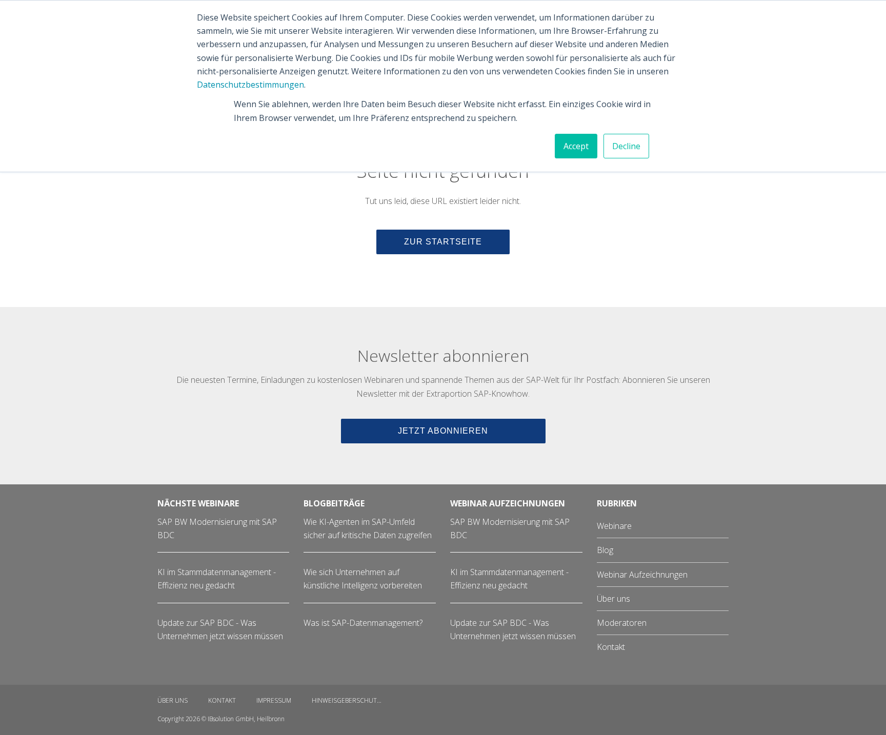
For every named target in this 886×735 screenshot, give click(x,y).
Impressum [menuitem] (273, 700)
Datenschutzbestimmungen (250, 84)
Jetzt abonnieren (443, 430)
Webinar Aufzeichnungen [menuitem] (642, 574)
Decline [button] (626, 146)
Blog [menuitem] (605, 550)
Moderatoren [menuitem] (622, 622)
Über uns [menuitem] (613, 598)
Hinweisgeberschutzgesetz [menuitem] (353, 700)
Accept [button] (576, 146)
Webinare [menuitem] (614, 526)
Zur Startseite (443, 241)
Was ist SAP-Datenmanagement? (363, 622)
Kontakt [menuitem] (611, 646)
